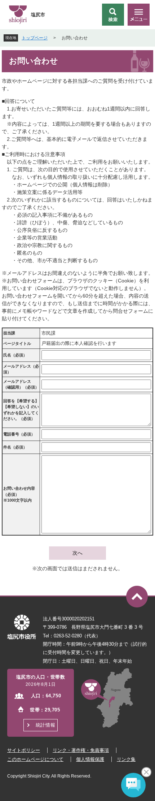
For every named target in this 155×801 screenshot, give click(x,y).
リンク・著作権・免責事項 (81, 750)
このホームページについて (35, 759)
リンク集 (126, 759)
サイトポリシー (23, 750)
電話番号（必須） (19, 434)
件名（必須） (15, 447)
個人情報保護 (90, 759)
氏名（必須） (15, 355)
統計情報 (45, 725)
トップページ (35, 37)
